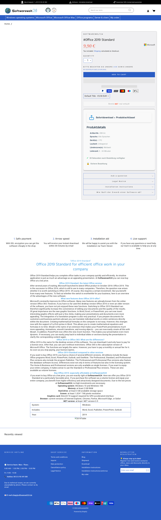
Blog (83, 457)
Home (7, 24)
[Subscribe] (147, 470)
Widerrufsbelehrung (94, 69)
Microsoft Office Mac (64, 17)
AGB (115, 67)
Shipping (97, 51)
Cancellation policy (58, 467)
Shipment (85, 460)
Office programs (85, 17)
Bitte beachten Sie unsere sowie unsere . (108, 68)
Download (85, 464)
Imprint (53, 460)
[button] (119, 80)
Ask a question (119, 176)
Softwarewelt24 (93, 34)
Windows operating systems (20, 17)
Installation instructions (119, 187)
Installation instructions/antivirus (95, 471)
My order (115, 17)
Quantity (88, 56)
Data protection (57, 464)
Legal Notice (119, 181)
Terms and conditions (59, 457)
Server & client (102, 17)
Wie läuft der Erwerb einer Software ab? (119, 192)
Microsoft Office (44, 17)
